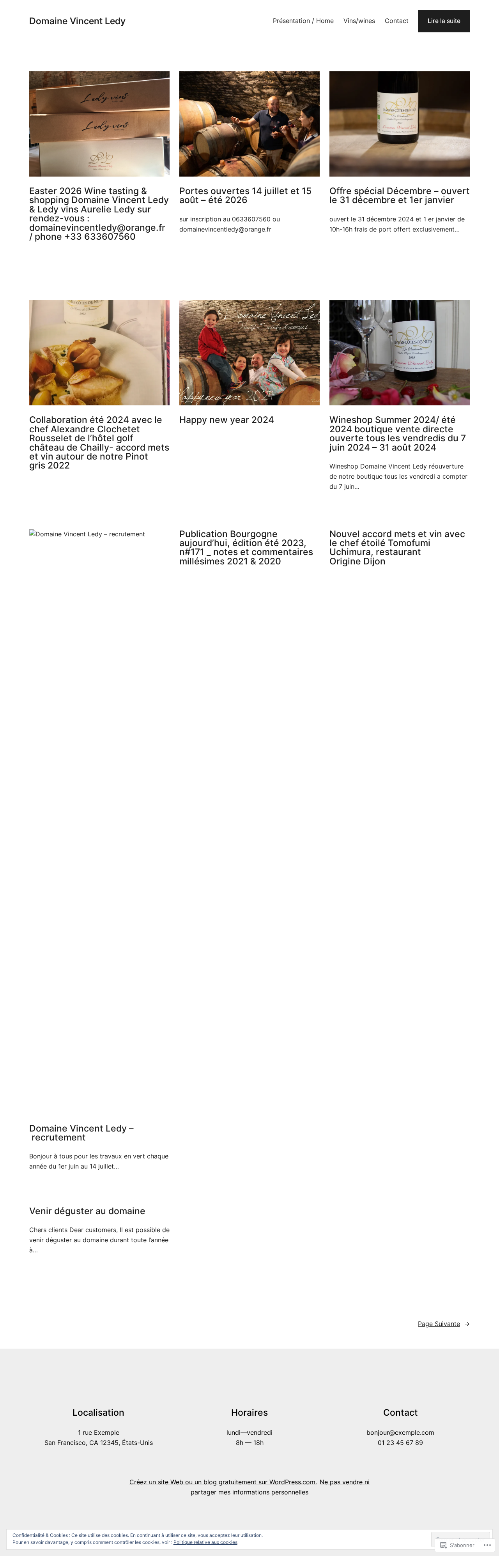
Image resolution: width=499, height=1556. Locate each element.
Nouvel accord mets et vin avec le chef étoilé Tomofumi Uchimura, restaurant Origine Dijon (397, 547)
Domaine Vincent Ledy (77, 21)
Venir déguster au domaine (87, 1210)
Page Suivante (444, 1324)
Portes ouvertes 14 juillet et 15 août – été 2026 (245, 195)
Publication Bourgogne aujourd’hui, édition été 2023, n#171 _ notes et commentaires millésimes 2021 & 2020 (246, 547)
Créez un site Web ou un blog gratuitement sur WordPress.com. (223, 1482)
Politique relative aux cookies (205, 1542)
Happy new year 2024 (226, 419)
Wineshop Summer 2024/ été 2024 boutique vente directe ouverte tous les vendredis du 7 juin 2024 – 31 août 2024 (397, 433)
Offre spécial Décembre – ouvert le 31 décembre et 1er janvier (399, 195)
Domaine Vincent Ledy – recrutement (81, 1133)
